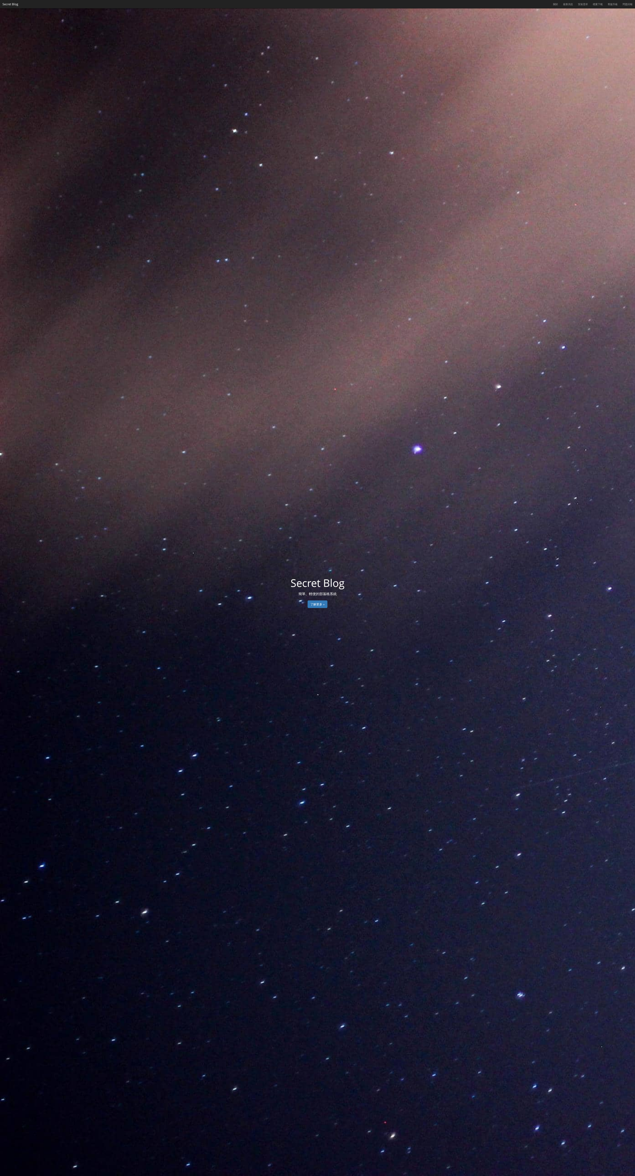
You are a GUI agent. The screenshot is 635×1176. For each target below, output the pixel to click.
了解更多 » (317, 604)
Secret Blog (10, 4)
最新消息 (568, 4)
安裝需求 (583, 4)
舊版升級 (613, 4)
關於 (555, 4)
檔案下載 (598, 4)
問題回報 (628, 4)
